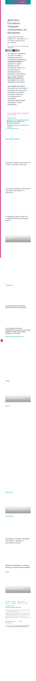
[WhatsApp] (19, 50)
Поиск (22, 2)
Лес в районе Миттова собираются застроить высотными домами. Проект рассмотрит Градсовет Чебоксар (17, 330)
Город (8, 311)
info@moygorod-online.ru (13, 607)
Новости (9, 288)
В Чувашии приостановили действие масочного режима (15, 306)
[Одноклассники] (9, 50)
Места (7, 406)
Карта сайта (8, 623)
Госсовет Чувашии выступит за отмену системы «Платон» (18, 163)
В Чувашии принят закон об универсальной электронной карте (17, 218)
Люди (7, 381)
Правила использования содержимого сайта (18, 626)
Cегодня (7, 601)
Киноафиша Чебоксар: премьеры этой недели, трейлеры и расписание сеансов (17, 541)
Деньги (23, 601)
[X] (14, 50)
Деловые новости (10, 621)
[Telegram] (11, 50)
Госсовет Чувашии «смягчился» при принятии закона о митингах (18, 190)
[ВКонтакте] (6, 50)
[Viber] (16, 50)
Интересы (9, 516)
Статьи (20, 621)
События (9, 492)
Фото (7, 572)
